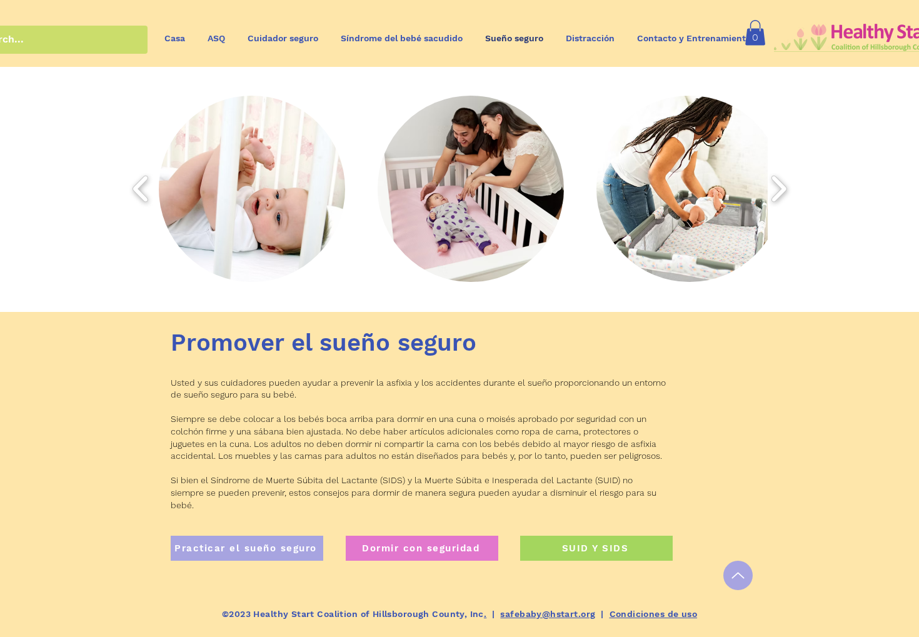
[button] (755, 33)
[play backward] (141, 189)
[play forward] (779, 189)
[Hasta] (738, 575)
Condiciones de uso (654, 614)
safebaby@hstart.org (547, 614)
